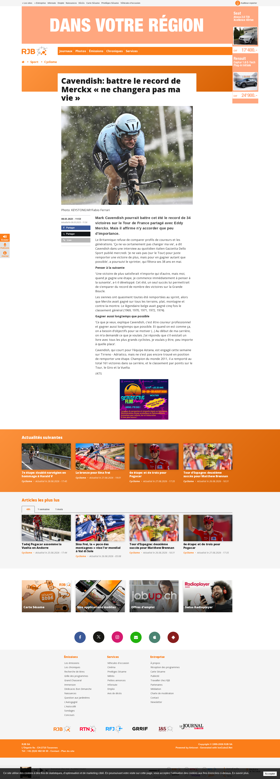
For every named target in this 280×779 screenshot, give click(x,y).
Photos (80, 51)
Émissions (96, 51)
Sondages (69, 710)
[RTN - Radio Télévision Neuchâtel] (88, 729)
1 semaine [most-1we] (44, 509)
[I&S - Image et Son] (165, 729)
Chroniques (114, 51)
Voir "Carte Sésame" (190, 596)
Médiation (156, 689)
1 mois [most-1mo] (59, 509)
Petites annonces (116, 680)
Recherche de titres (74, 671)
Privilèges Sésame (110, 3)
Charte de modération (162, 693)
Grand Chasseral (73, 680)
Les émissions (71, 663)
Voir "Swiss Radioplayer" (136, 596)
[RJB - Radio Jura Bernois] (62, 729)
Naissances (71, 3)
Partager (70, 227)
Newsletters (136, 637)
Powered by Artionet (187, 747)
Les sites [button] (27, 3)
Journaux (65, 51)
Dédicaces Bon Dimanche (78, 689)
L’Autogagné (70, 702)
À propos (155, 663)
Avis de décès (114, 693)
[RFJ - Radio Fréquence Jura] (114, 729)
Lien (68, 240)
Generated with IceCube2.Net (216, 747)
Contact (155, 697)
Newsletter (156, 702)
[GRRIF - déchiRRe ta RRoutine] (140, 729)
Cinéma (111, 667)
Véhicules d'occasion (130, 3)
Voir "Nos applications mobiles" (29, 596)
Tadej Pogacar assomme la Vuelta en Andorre (41, 546)
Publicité (155, 676)
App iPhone (154, 637)
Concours (69, 715)
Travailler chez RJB (160, 680)
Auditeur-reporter (249, 3)
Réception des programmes (165, 667)
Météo (110, 676)
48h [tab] (28, 509)
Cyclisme (50, 62)
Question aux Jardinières (77, 697)
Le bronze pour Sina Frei (93, 472)
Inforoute (52, 3)
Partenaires (157, 684)
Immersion (70, 684)
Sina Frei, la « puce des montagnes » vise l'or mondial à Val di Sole (98, 547)
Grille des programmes (76, 676)
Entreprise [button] (41, 3)
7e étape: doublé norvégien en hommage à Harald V (44, 474)
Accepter (270, 773)
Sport (34, 62)
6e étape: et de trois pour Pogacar (147, 474)
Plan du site (67, 751)
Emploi (61, 3)
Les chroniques (72, 667)
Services (132, 51)
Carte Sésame (93, 3)
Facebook (80, 637)
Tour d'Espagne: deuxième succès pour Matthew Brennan (205, 474)
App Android (173, 637)
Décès (82, 3)
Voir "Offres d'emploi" (82, 596)
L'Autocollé (70, 706)
